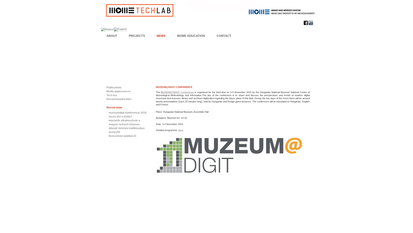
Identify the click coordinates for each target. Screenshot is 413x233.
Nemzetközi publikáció (122, 136)
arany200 (114, 132)
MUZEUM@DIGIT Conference (174, 87)
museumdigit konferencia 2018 (127, 112)
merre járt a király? (120, 116)
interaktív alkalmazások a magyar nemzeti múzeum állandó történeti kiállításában (127, 124)
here (180, 130)
